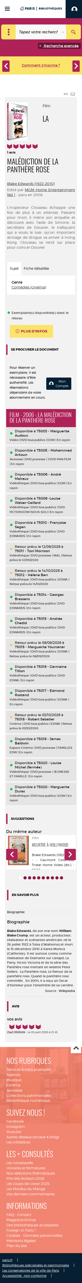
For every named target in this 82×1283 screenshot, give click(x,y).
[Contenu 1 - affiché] (20, 877)
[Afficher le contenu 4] (34, 877)
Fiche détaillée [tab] (36, 268)
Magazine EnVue (21, 1220)
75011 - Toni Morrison (32, 551)
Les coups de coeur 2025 (27, 1184)
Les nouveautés (19, 1163)
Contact (24, 1215)
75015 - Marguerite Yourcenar (40, 647)
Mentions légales (21, 1241)
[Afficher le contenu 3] (29, 877)
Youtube (13, 1132)
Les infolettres (18, 1142)
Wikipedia (67, 991)
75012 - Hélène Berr (31, 575)
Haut (76, 1048)
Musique (13, 1080)
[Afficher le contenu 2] (25, 877)
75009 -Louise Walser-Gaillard (37, 500)
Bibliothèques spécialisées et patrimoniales (35, 1265)
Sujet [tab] (14, 268)
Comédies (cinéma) (29, 287)
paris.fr (7, 1260)
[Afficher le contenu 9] (57, 877)
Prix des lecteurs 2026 (25, 1178)
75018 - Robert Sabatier (34, 719)
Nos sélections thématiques (30, 1173)
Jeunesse (14, 1090)
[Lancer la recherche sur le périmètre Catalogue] (73, 31)
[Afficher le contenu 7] (47, 877)
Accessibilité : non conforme (24, 1276)
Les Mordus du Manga (25, 1189)
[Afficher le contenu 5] (38, 877)
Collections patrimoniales (28, 1095)
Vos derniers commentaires (30, 1194)
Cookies (13, 1235)
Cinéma (13, 1085)
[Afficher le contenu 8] (52, 877)
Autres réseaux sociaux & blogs (32, 1137)
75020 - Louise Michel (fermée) (38, 765)
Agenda (13, 1075)
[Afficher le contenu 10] (61, 877)
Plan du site (16, 1246)
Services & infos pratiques (28, 1069)
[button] (12, 854)
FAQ (10, 1215)
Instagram (15, 1126)
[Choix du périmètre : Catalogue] (8, 31)
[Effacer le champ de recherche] (63, 31)
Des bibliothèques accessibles (32, 1225)
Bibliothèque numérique (28, 1100)
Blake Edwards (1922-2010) (31, 184)
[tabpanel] (41, 285)
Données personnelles (42, 1235)
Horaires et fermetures (25, 1168)
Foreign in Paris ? (21, 1230)
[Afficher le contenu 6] (43, 877)
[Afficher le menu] (7, 9)
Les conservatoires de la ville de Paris (30, 1270)
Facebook (15, 1121)
